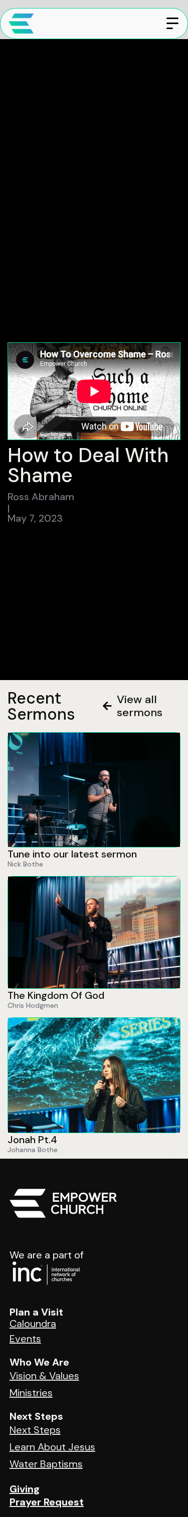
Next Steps (35, 1429)
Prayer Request (47, 1501)
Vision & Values (44, 1375)
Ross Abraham (41, 496)
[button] (172, 24)
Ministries (31, 1392)
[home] (17, 23)
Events (25, 1338)
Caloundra (33, 1323)
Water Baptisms (46, 1463)
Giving (25, 1488)
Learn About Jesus (52, 1446)
